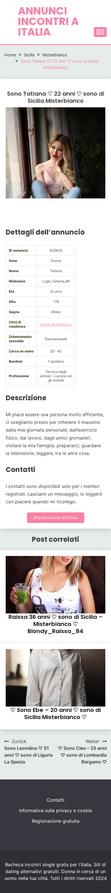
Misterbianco (61, 324)
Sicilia (45, 324)
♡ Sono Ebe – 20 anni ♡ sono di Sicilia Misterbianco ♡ (55, 713)
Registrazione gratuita (55, 517)
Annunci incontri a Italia (48, 21)
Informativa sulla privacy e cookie (55, 810)
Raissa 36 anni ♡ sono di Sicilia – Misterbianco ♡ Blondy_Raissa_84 (56, 624)
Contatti (55, 800)
